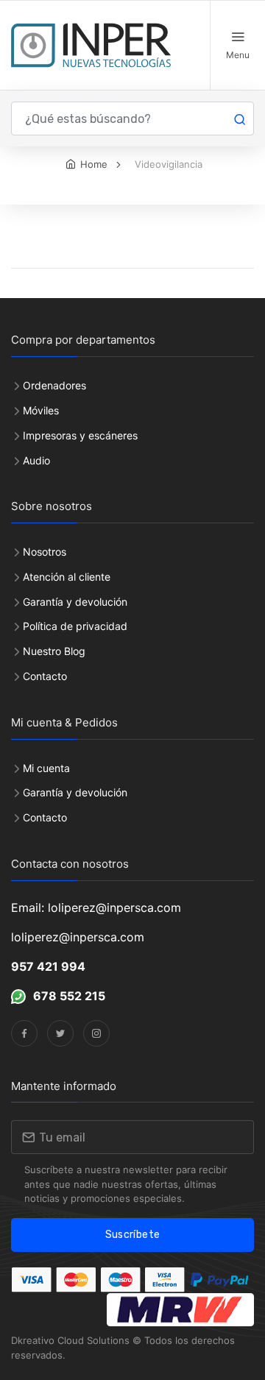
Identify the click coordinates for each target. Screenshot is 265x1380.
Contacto (45, 676)
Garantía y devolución (75, 601)
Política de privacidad (75, 626)
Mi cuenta (46, 768)
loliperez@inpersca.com (77, 937)
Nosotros (44, 551)
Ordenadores (54, 385)
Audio (36, 460)
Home (93, 164)
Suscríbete (132, 1234)
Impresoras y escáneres (80, 435)
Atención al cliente (66, 576)
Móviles (41, 410)
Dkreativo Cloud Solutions (70, 1340)
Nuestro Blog (54, 651)
